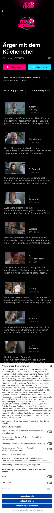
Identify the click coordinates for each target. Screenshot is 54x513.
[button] (2, 11)
